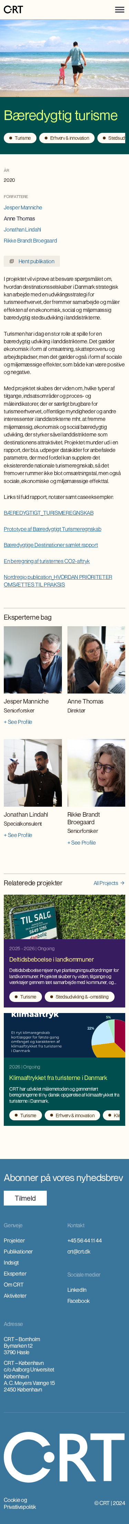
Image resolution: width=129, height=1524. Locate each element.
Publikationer (18, 1251)
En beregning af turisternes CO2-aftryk (47, 561)
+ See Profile (18, 721)
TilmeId (25, 1198)
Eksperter (15, 1273)
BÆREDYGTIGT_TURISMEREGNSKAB (48, 512)
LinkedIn (76, 1289)
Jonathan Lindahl (22, 229)
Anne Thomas (19, 218)
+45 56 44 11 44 (84, 1240)
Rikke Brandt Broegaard (30, 240)
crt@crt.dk (78, 1251)
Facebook (78, 1300)
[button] (119, 9)
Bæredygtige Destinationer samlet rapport (51, 544)
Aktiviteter (15, 1295)
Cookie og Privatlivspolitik (20, 1503)
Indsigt (11, 1262)
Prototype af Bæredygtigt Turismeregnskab (52, 528)
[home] (13, 10)
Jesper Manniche (23, 207)
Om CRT (13, 1284)
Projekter (14, 1240)
